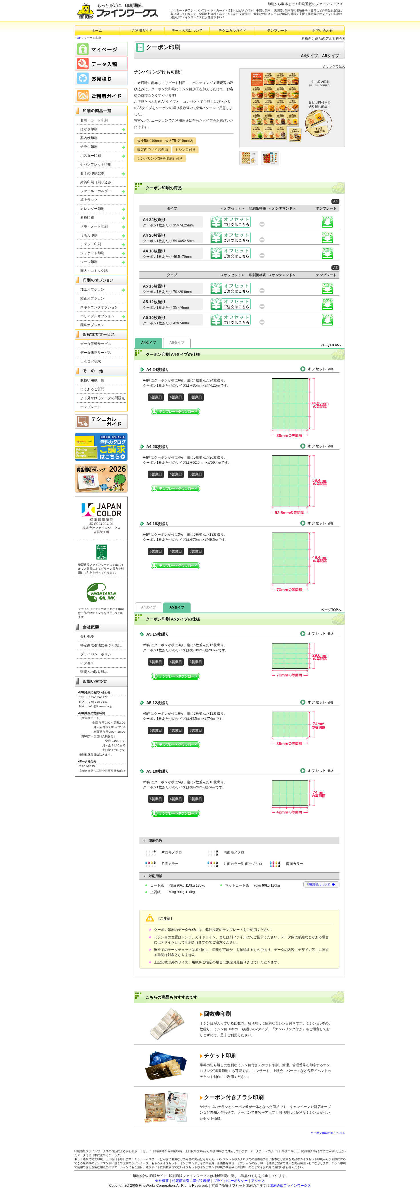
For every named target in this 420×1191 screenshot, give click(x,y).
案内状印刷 (88, 138)
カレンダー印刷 (92, 209)
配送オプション (92, 325)
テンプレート (277, 31)
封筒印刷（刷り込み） (97, 182)
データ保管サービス (95, 344)
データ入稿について (187, 31)
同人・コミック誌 (94, 271)
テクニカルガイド (232, 31)
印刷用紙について (318, 884)
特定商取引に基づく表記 (191, 1181)
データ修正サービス (95, 353)
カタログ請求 (90, 361)
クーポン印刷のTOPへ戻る (328, 1132)
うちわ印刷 (88, 235)
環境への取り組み (94, 672)
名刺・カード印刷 (94, 120)
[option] (292, 107)
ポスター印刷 (90, 156)
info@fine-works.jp (101, 706)
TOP (78, 37)
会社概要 (87, 636)
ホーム (97, 31)
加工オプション (92, 290)
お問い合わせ (322, 31)
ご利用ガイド (142, 31)
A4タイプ (148, 343)
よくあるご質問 (92, 389)
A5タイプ (176, 343)
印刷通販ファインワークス (290, 1186)
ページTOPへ (331, 345)
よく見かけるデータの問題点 (102, 398)
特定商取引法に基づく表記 (100, 645)
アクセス (87, 663)
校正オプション (92, 298)
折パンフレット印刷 (95, 164)
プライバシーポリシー (97, 654)
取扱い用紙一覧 (92, 380)
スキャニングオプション (99, 307)
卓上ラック (88, 200)
